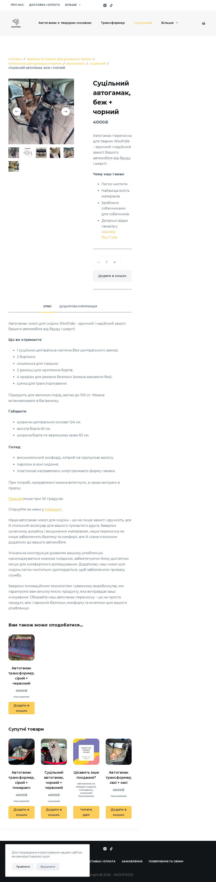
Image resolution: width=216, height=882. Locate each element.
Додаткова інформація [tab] (78, 306)
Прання (15, 499)
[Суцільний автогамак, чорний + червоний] (54, 752)
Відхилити (47, 866)
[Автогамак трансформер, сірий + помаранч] (21, 752)
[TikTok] (111, 5)
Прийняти (23, 866)
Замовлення (132, 861)
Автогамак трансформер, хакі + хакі (118, 777)
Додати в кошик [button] (21, 708)
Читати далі (86, 812)
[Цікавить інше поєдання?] (86, 752)
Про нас (17, 4)
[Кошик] (203, 23)
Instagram (53, 509)
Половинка (86, 790)
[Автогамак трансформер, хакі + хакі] (119, 752)
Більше (71, 4)
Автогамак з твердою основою (64, 23)
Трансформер (113, 23)
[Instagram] (105, 5)
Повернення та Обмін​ (166, 861)
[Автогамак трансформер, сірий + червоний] (21, 647)
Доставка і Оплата (44, 4)
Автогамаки (84, 784)
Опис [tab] (47, 306)
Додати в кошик (112, 276)
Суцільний (143, 23)
